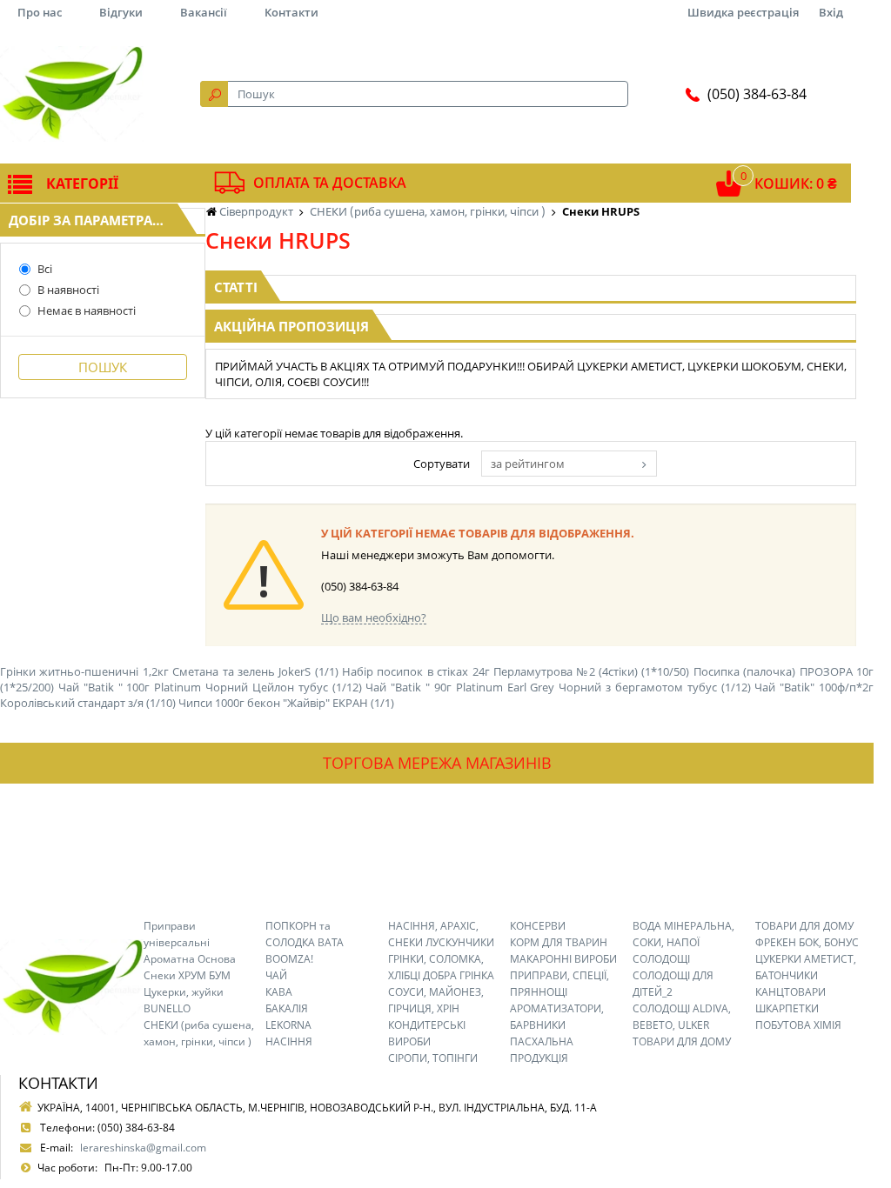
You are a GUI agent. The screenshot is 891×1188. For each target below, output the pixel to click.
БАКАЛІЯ (286, 1008)
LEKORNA (288, 1025)
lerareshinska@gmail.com (143, 1147)
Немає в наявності (86, 310)
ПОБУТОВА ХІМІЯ (798, 1025)
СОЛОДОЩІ (661, 958)
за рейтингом (528, 463)
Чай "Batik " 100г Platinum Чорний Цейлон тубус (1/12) (210, 687)
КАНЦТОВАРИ (790, 991)
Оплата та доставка (329, 182)
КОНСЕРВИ (538, 925)
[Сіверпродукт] (72, 94)
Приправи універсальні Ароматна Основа (190, 942)
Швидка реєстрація (743, 12)
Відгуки (121, 12)
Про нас (39, 12)
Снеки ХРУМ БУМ (187, 975)
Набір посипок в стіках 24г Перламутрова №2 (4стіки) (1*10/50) (515, 671)
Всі (44, 269)
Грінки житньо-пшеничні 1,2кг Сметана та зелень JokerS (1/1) (169, 671)
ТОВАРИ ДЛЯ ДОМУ (682, 1041)
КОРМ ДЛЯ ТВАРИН (558, 942)
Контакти (291, 12)
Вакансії (203, 12)
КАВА (278, 991)
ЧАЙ (276, 975)
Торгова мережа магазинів (437, 762)
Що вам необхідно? (373, 617)
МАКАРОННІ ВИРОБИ (563, 958)
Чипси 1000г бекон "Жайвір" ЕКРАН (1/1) (286, 703)
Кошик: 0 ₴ (795, 183)
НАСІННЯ (288, 1041)
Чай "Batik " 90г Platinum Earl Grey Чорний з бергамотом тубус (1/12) (557, 687)
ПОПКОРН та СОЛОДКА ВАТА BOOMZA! (304, 942)
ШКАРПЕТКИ (787, 1008)
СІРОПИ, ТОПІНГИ (433, 1058)
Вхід (831, 12)
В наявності (68, 289)
